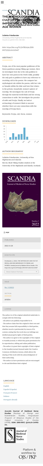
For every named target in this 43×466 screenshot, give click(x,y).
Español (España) (10, 389)
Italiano (6, 396)
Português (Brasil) (10, 400)
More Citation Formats (14, 272)
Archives (13, 10)
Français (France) (10, 393)
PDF (7, 232)
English (6, 386)
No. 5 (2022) (22, 10)
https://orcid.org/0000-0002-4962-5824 (13, 40)
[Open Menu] (2, 2)
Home (4, 10)
